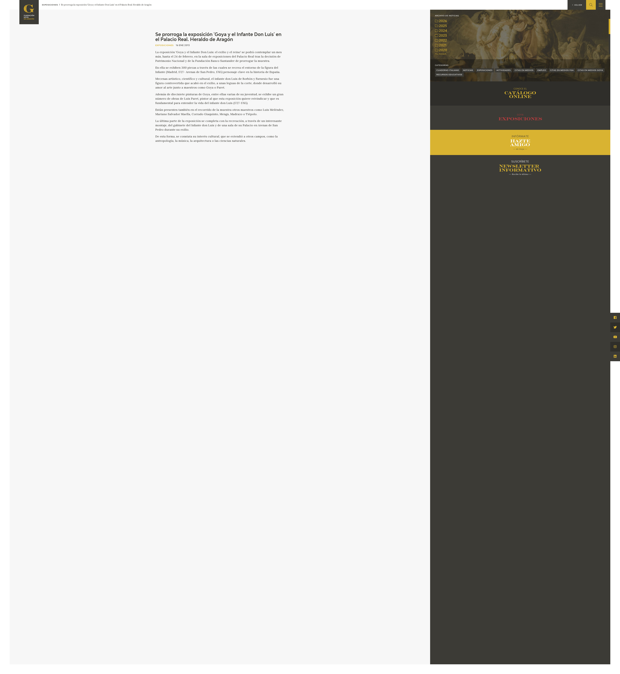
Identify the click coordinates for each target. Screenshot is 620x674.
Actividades (503, 70)
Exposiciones (484, 70)
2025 (442, 26)
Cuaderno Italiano (447, 70)
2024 (442, 31)
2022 (442, 40)
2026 (442, 21)
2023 (442, 35)
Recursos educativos (449, 75)
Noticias (468, 70)
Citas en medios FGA (562, 70)
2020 (442, 50)
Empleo (541, 70)
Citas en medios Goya (590, 70)
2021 (442, 45)
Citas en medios (524, 70)
